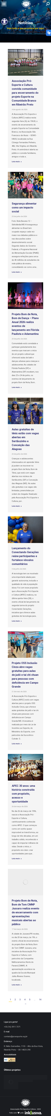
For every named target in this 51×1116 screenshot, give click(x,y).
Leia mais (17, 162)
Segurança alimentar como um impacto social (24, 207)
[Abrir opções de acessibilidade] (4, 21)
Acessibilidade (10, 1054)
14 (40, 999)
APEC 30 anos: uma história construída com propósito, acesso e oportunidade (23, 793)
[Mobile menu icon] (4, 4)
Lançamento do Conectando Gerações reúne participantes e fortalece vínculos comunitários (25, 556)
